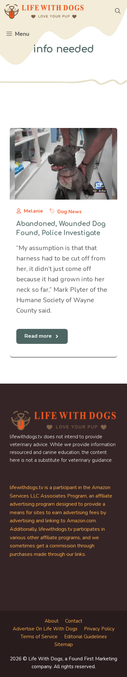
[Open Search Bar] (117, 11)
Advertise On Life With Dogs (45, 629)
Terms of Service (39, 636)
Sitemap (63, 644)
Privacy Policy (99, 629)
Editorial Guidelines (85, 636)
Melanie (33, 211)
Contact (73, 621)
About (52, 621)
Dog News (69, 211)
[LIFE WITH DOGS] (44, 11)
